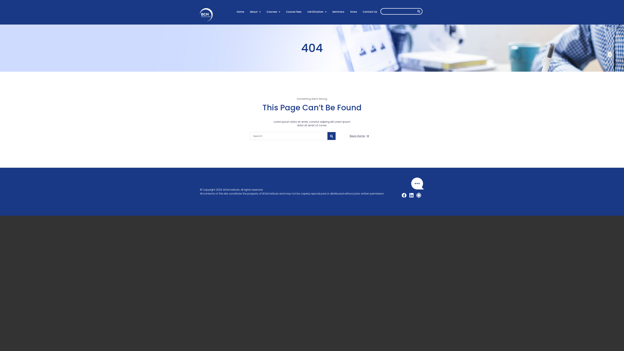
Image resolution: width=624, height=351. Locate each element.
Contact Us (370, 11)
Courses (271, 11)
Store (353, 11)
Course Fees (293, 11)
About (254, 11)
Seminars (338, 11)
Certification (315, 11)
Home (240, 11)
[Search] (419, 11)
